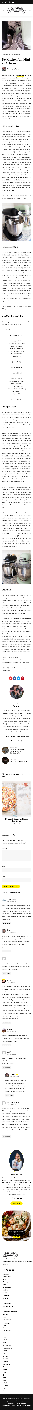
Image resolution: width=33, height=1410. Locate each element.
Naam (4, 866)
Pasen (5, 1328)
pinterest (9, 2)
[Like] (10, 678)
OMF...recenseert (16, 55)
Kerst (4, 1325)
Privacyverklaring (21, 1405)
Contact (28, 1405)
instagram (6, 2)
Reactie (4, 849)
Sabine (9, 69)
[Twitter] (18, 678)
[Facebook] (14, 678)
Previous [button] (26, 774)
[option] (16, 803)
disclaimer (23, 1403)
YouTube (11, 741)
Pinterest (22, 741)
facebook (2, 2)
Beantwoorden (6, 923)
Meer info (16, 1203)
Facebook (14, 741)
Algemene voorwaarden (8, 1405)
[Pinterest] (22, 678)
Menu (30, 10)
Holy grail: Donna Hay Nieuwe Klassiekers (16, 820)
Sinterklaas (7, 1331)
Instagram (20, 75)
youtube (13, 2)
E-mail (4, 876)
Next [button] (29, 774)
